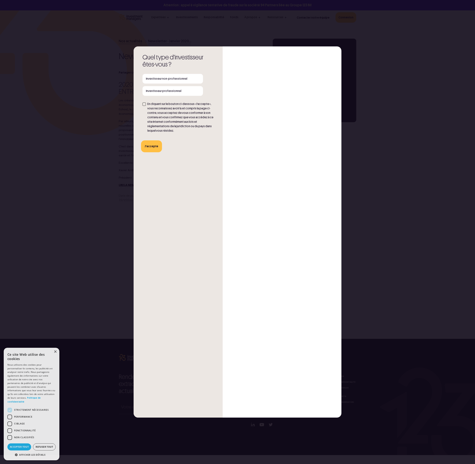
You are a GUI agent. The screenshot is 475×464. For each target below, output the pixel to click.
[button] (31, 455)
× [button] (55, 351)
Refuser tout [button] (44, 446)
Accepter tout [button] (19, 446)
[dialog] (31, 404)
